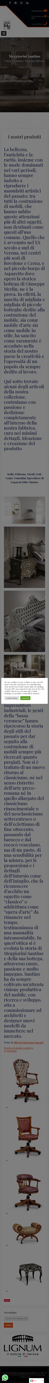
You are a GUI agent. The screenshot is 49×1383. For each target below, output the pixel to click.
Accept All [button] (25, 698)
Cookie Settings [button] (12, 698)
